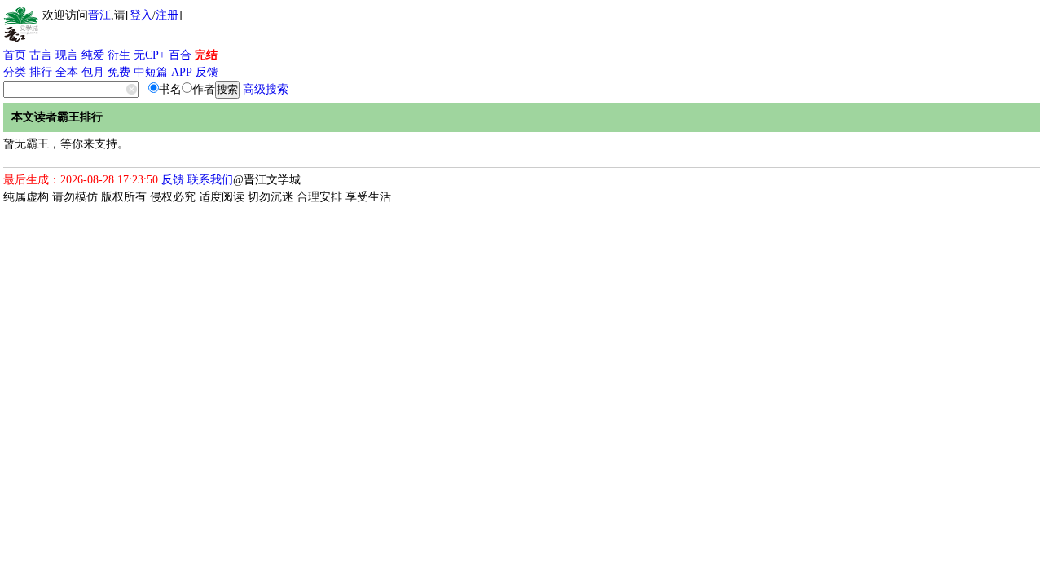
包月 (92, 72)
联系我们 (210, 180)
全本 (66, 72)
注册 (167, 15)
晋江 (99, 15)
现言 (66, 55)
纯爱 (92, 55)
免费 (119, 72)
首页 (14, 55)
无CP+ (149, 55)
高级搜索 (265, 89)
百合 (180, 55)
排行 (40, 72)
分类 (14, 72)
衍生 (119, 55)
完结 (206, 55)
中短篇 (151, 72)
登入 (141, 15)
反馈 (207, 72)
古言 (40, 55)
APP (181, 72)
